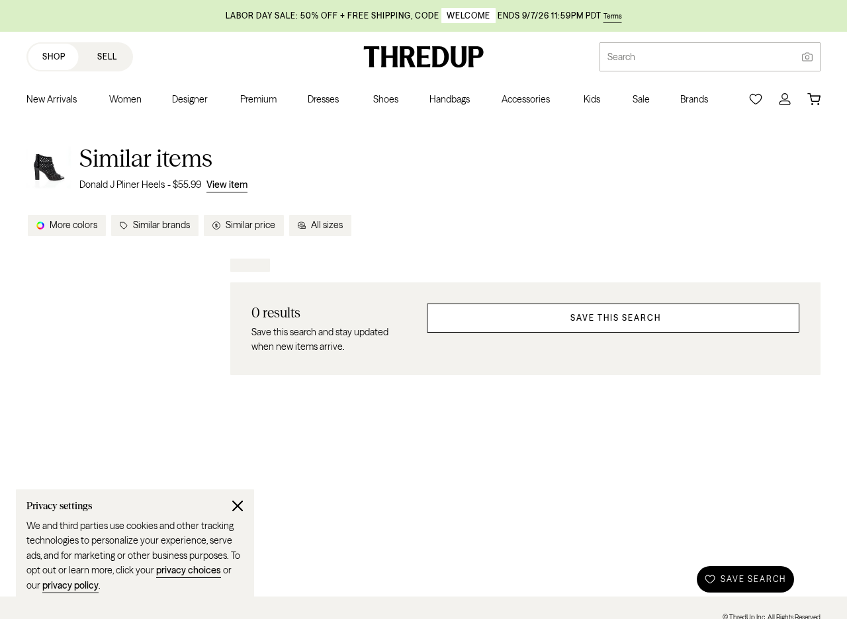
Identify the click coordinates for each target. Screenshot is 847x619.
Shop (54, 57)
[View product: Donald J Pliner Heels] (48, 168)
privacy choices (188, 570)
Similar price (250, 225)
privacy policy (70, 585)
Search (621, 57)
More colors (73, 225)
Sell (107, 57)
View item (226, 184)
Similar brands (161, 225)
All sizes (327, 225)
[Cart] (814, 99)
